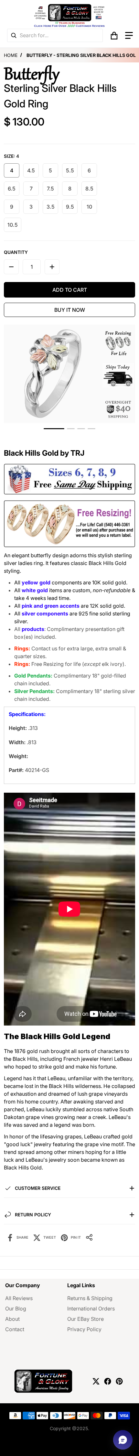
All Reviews (19, 1298)
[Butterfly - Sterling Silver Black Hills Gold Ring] (54, 428)
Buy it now (69, 310)
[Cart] (114, 35)
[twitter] (96, 1381)
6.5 (12, 188)
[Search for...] (13, 35)
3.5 (51, 206)
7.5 (50, 188)
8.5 (89, 188)
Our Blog (15, 1308)
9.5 (70, 206)
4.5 (31, 170)
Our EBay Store (85, 1319)
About (12, 1319)
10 (89, 206)
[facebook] (107, 1381)
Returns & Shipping (89, 1298)
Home (10, 55)
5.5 (70, 170)
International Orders (91, 1308)
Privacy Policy (84, 1329)
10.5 (12, 225)
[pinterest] (119, 1381)
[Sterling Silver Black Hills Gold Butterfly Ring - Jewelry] (71, 428)
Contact (14, 1329)
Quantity (16, 252)
